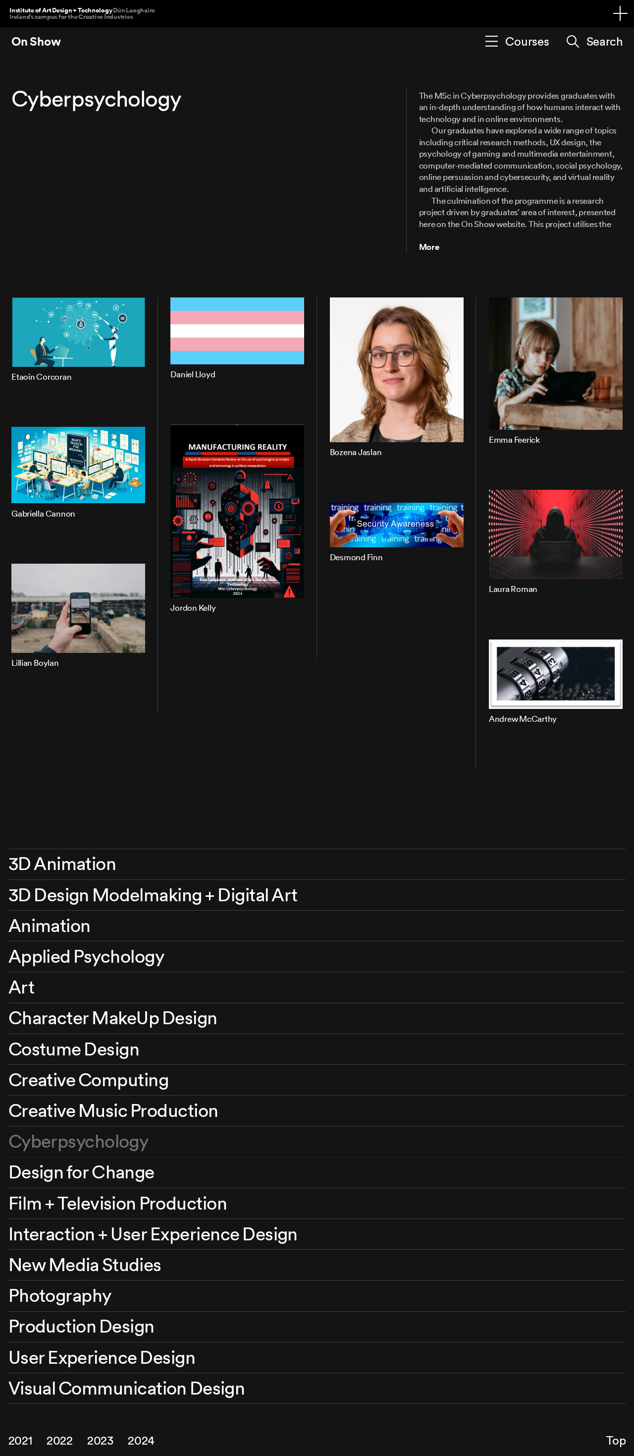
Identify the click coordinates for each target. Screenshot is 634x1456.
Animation (49, 925)
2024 (141, 1440)
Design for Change (81, 1172)
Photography (59, 1295)
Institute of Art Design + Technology (82, 13)
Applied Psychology (86, 956)
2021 (20, 1440)
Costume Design (74, 1049)
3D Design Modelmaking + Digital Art (153, 894)
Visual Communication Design (126, 1388)
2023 (100, 1440)
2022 (60, 1440)
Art (21, 987)
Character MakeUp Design (112, 1017)
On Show (35, 41)
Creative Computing (88, 1079)
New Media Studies (84, 1264)
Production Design (81, 1326)
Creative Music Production (113, 1110)
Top (616, 1440)
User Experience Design (101, 1357)
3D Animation (62, 863)
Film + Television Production (117, 1203)
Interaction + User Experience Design (153, 1234)
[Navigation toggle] (620, 13)
